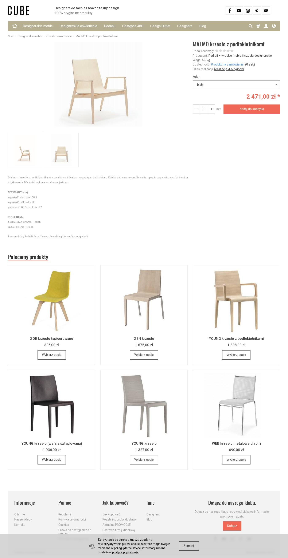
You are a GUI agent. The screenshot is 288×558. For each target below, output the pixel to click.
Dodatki (109, 26)
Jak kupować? (115, 502)
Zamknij (188, 546)
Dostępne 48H (132, 26)
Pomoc (64, 502)
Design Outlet (160, 26)
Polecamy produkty (28, 257)
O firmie (19, 514)
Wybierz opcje (51, 355)
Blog (202, 26)
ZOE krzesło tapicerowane (51, 338)
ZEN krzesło (144, 338)
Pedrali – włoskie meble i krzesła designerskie (240, 56)
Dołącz (232, 526)
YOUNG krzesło (144, 443)
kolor (196, 77)
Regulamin (65, 514)
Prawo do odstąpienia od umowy (74, 531)
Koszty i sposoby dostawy (119, 519)
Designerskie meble (38, 26)
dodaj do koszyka (252, 109)
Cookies (63, 524)
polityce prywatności (125, 552)
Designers (184, 26)
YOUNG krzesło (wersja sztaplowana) (52, 443)
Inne (151, 502)
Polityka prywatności (72, 519)
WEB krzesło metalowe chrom (236, 443)
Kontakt (19, 524)
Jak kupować (111, 514)
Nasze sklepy (23, 519)
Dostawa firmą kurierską (118, 530)
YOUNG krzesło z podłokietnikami (236, 338)
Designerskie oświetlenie (78, 26)
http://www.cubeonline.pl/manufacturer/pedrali (61, 236)
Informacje (24, 502)
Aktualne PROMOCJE (116, 524)
